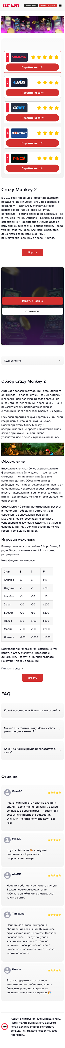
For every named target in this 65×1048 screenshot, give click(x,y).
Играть (32, 252)
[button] (32, 360)
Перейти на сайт (33, 67)
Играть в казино (32, 300)
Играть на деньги (47, 6)
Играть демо (31, 6)
